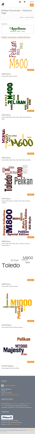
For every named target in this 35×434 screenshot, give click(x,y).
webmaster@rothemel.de (12, 394)
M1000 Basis (7, 325)
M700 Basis (6, 198)
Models (21, 17)
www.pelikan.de (16, 424)
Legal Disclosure (15, 403)
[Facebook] (2, 386)
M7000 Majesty (8, 366)
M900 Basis (6, 284)
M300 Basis (6, 74)
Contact (32, 1)
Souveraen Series (29, 17)
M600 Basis (6, 158)
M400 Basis (6, 115)
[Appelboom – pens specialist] (17, 29)
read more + (31, 70)
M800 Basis (6, 241)
